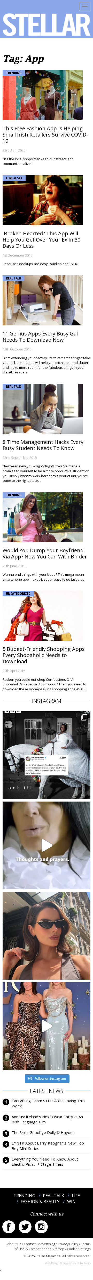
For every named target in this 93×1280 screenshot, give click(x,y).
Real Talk (13, 278)
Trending (13, 72)
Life (76, 1195)
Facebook (8, 1226)
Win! (71, 1201)
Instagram (41, 1226)
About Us (14, 1244)
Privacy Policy (68, 1244)
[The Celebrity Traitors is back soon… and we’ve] (46, 845)
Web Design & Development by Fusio (67, 1263)
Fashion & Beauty (40, 1201)
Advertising (46, 1244)
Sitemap (58, 1248)
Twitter (25, 1226)
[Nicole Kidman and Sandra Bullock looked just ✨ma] (46, 1026)
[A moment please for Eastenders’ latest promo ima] (46, 755)
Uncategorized (18, 593)
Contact (30, 1244)
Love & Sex (14, 177)
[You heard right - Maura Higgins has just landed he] (46, 936)
